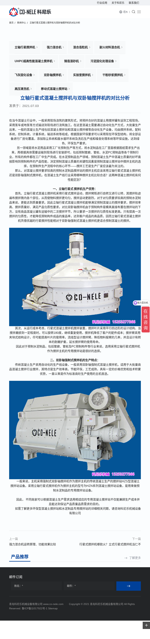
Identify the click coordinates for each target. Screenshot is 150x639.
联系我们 (134, 2)
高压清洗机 (22, 88)
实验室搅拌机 (82, 75)
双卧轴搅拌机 (52, 75)
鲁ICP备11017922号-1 (34, 608)
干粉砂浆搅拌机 (112, 75)
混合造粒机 (80, 47)
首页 (11, 23)
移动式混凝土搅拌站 (54, 88)
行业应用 (102, 2)
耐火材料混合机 (110, 47)
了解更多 (135, 557)
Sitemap (53, 608)
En (125, 12)
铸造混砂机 (71, 61)
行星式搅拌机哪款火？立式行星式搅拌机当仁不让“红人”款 (110, 545)
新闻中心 (21, 23)
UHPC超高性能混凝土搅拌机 (33, 61)
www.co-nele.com (53, 604)
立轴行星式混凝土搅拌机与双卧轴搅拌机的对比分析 (55, 23)
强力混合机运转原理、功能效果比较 (32, 544)
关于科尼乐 (118, 2)
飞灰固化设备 (23, 75)
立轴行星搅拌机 (25, 47)
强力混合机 (54, 47)
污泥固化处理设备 (102, 61)
